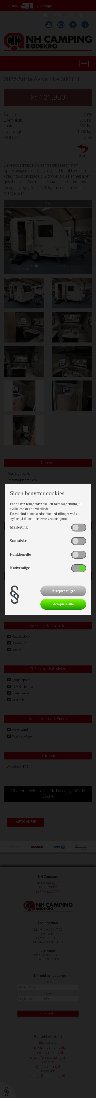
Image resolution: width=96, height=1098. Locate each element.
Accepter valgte (63, 591)
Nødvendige (20, 568)
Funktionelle (20, 554)
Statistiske (18, 541)
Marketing (19, 527)
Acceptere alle (63, 604)
